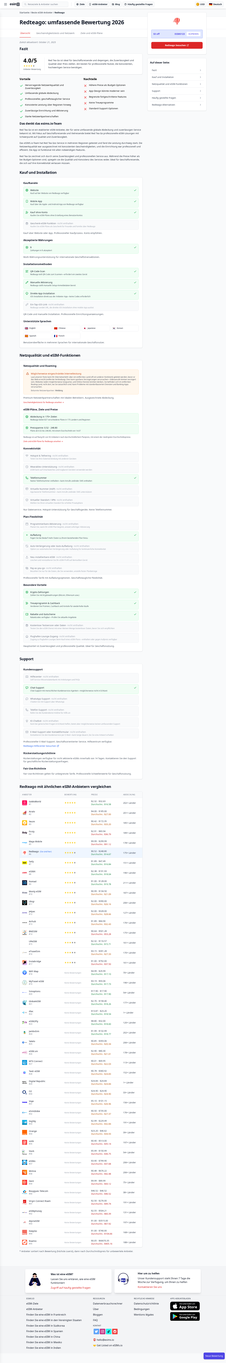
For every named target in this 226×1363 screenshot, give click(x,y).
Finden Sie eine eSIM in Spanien (44, 1331)
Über (96, 1309)
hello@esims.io (103, 1339)
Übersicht (25, 33)
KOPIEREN (193, 33)
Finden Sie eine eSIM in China (43, 1336)
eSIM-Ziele (32, 1303)
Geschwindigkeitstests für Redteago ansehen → (43, 402)
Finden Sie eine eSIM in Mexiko (44, 1342)
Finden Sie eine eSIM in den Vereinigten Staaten (54, 1320)
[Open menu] (5, 4)
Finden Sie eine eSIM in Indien (43, 1347)
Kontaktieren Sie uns (150, 1287)
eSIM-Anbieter (34, 1309)
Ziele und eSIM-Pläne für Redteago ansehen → (43, 441)
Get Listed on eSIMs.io (108, 1345)
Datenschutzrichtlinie (146, 1303)
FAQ (95, 1320)
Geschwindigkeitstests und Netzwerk (55, 33)
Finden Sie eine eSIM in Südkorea (45, 1325)
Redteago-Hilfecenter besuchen (39, 745)
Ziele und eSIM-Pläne (92, 33)
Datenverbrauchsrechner (108, 1303)
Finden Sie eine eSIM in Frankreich (46, 1314)
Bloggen (98, 1314)
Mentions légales (144, 1314)
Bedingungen (142, 1309)
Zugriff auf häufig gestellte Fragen (71, 1287)
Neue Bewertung (214, 1355)
